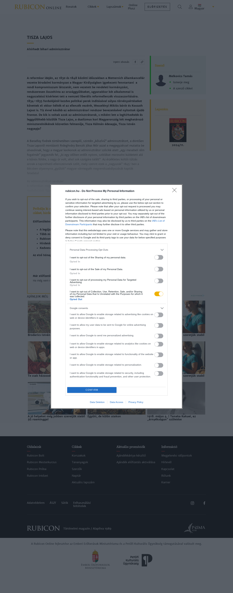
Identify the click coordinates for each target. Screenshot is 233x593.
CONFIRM (92, 390)
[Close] (175, 191)
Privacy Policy (135, 402)
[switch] (158, 257)
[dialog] (116, 297)
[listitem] (116, 250)
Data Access (116, 402)
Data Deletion (97, 402)
